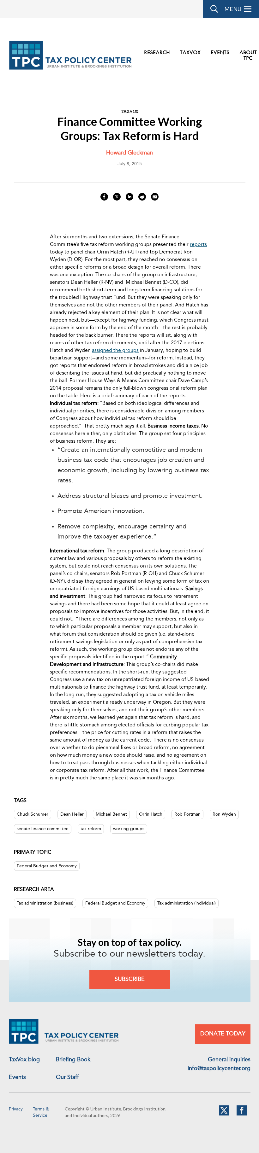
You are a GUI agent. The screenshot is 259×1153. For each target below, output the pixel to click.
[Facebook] (242, 1114)
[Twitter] (224, 1114)
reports (198, 244)
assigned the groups (115, 350)
